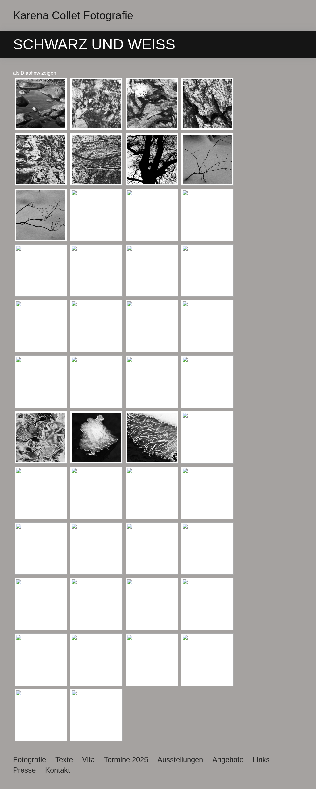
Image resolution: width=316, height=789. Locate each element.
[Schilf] (96, 215)
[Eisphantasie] (40, 381)
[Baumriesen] (207, 103)
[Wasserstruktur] (96, 159)
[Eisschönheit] (40, 493)
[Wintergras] (207, 270)
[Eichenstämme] (152, 159)
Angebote (227, 759)
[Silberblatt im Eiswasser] (152, 381)
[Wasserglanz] (40, 159)
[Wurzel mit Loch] (152, 270)
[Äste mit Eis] (207, 215)
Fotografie (29, 759)
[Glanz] (207, 381)
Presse (24, 770)
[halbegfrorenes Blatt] (96, 381)
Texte (64, 759)
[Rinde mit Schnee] (152, 103)
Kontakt (57, 770)
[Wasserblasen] (152, 326)
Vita (88, 759)
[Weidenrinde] (96, 103)
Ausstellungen (180, 759)
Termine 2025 (126, 759)
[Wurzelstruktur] (40, 326)
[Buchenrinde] (96, 326)
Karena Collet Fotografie (73, 15)
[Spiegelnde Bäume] (152, 215)
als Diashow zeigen (34, 73)
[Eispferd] (207, 437)
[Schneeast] (207, 159)
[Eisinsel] (96, 437)
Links (261, 759)
